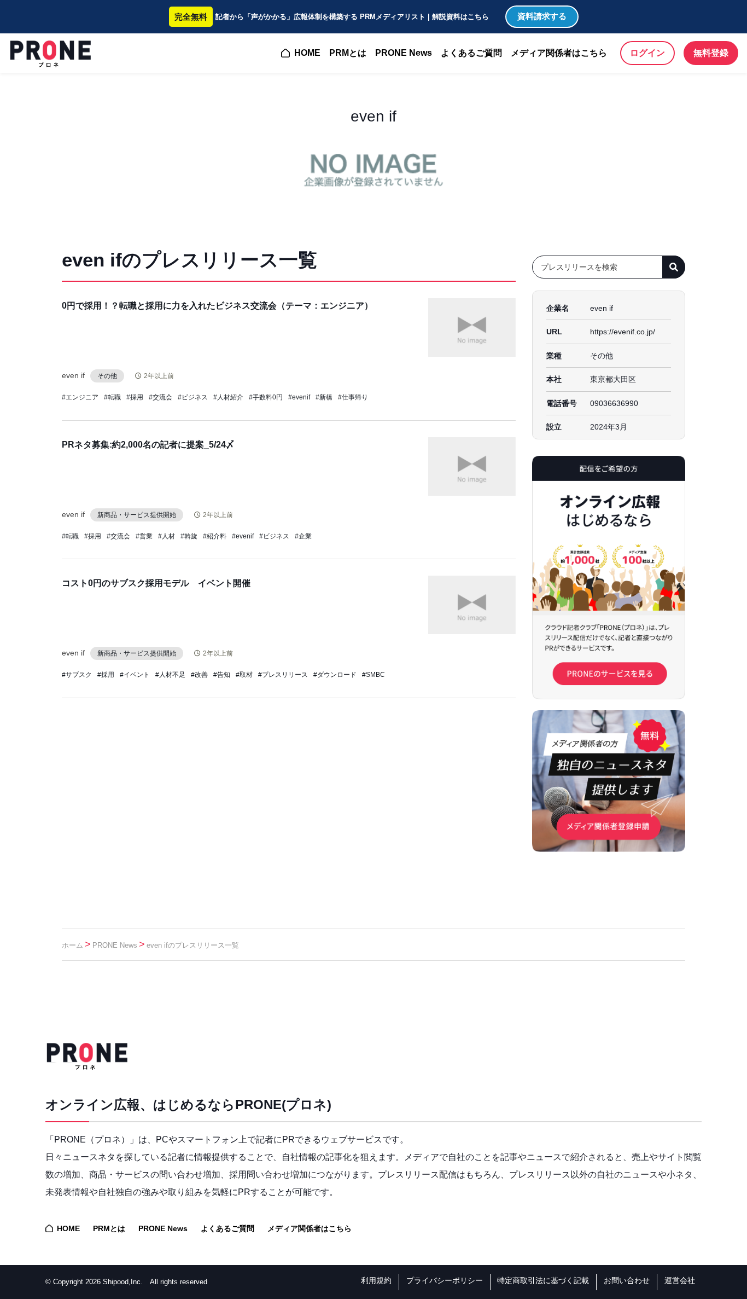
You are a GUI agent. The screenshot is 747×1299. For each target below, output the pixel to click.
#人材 (166, 536)
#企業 (303, 536)
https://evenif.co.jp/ (622, 331)
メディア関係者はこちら (559, 52)
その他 (107, 376)
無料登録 (710, 52)
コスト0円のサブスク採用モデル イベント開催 (156, 583)
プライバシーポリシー (444, 1280)
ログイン (647, 52)
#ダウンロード (335, 675)
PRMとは (347, 52)
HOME (307, 52)
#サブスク (77, 675)
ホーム (72, 945)
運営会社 (679, 1280)
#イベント (135, 675)
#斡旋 (188, 536)
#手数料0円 (266, 397)
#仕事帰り (353, 397)
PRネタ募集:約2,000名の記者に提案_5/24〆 (148, 444)
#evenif (299, 397)
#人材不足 (170, 675)
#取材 (244, 675)
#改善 (199, 675)
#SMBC (373, 675)
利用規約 (376, 1280)
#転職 (112, 397)
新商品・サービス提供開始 (136, 515)
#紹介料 (214, 536)
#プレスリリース (283, 675)
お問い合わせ (627, 1280)
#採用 (134, 397)
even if (73, 375)
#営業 (144, 536)
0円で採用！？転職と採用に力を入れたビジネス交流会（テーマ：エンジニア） (217, 305)
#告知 (221, 675)
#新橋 (324, 397)
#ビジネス (193, 397)
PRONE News (403, 52)
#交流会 (160, 397)
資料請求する (542, 16)
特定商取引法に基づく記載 (543, 1280)
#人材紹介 (228, 397)
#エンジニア (80, 397)
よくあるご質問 (471, 52)
